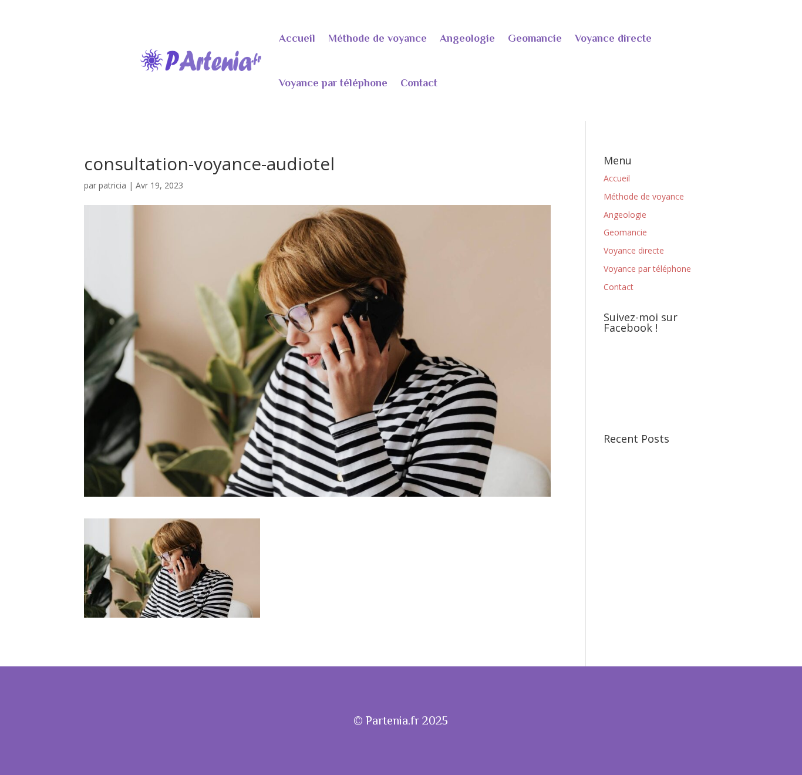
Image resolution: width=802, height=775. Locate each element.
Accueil (297, 38)
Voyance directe (613, 38)
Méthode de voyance (377, 38)
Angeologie (467, 38)
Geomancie (535, 38)
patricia (112, 185)
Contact (418, 83)
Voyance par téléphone (333, 83)
